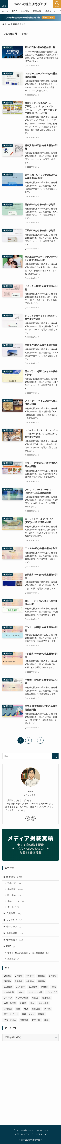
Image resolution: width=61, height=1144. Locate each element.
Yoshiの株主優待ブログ (30, 4)
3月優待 (30, 976)
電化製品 (24, 1020)
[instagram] (33, 818)
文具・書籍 (43, 1003)
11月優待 (20, 987)
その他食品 (9, 992)
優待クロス (13, 926)
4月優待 (41, 976)
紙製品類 (36, 1009)
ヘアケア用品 (22, 998)
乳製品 (35, 998)
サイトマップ (40, 1134)
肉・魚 (47, 1009)
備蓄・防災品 (10, 1003)
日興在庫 (13, 913)
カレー (21, 992)
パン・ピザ (51, 992)
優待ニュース (16, 901)
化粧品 (23, 1003)
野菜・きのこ (10, 1020)
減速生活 (13, 958)
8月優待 (30, 981)
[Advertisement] (30, 1086)
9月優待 (41, 981)
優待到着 (15, 889)
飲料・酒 (36, 1020)
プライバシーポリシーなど (24, 1130)
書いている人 (42, 1130)
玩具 (26, 1009)
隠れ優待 (14, 895)
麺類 (46, 1020)
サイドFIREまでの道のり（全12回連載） (28, 953)
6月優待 (7, 981)
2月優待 (18, 976)
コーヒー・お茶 (35, 992)
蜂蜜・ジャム (28, 1014)
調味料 (41, 1014)
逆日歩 (13, 907)
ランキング (14, 920)
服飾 (18, 1009)
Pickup (44, 987)
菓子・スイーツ (11, 1014)
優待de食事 (14, 939)
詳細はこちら (48, 17)
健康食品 (46, 998)
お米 (54, 987)
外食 (32, 1003)
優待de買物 (14, 933)
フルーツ (8, 998)
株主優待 (14, 877)
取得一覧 (14, 883)
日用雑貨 (8, 1009)
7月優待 (18, 981)
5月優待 (52, 976)
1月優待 (7, 976)
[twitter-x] (27, 818)
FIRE (10, 946)
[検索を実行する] (55, 756)
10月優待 (8, 987)
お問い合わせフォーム (24, 1134)
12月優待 (33, 987)
